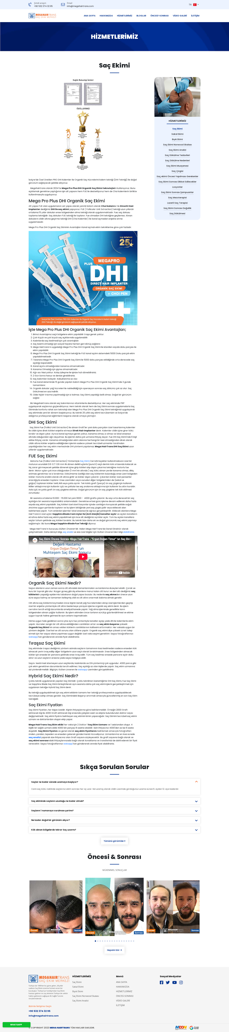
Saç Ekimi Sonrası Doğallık (177, 208)
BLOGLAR (141, 15)
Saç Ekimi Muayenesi (177, 165)
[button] (195, 4)
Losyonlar (177, 187)
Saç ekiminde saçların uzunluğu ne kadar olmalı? (57, 801)
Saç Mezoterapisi (177, 197)
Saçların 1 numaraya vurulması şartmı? (52, 810)
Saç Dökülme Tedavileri (177, 155)
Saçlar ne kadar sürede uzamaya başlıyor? (54, 781)
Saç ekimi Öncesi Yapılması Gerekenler (177, 176)
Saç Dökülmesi (177, 213)
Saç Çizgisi (177, 171)
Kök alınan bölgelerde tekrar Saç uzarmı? (53, 829)
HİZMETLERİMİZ (124, 15)
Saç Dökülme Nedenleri (177, 160)
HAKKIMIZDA (106, 15)
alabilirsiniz (128, 532)
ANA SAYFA (89, 15)
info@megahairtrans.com (80, 6)
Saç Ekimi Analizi (177, 149)
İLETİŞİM (195, 15)
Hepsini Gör (113, 950)
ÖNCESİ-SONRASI (159, 15)
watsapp (33, 636)
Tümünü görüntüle (114, 841)
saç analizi (68, 532)
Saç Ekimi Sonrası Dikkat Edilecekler (177, 181)
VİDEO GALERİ (180, 15)
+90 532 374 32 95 (43, 6)
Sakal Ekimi (177, 134)
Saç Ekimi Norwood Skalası (177, 144)
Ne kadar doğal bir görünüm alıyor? (50, 820)
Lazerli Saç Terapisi (177, 202)
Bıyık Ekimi (177, 139)
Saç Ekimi (85, 461)
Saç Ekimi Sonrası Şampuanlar (177, 192)
